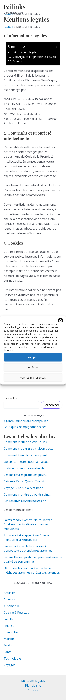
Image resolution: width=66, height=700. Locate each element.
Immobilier (11, 632)
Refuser (33, 367)
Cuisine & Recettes (16, 613)
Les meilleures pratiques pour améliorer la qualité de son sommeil (33, 559)
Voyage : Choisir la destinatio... (24, 488)
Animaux (10, 599)
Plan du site (33, 685)
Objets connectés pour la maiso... (26, 462)
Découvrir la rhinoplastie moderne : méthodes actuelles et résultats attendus (32, 570)
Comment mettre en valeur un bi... (27, 442)
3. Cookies (16, 61)
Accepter (33, 357)
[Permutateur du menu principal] (58, 9)
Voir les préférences (33, 377)
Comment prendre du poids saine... (27, 494)
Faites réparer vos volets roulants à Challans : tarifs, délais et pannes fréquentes (28, 524)
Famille (8, 619)
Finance (9, 626)
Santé (8, 652)
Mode (8, 645)
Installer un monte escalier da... (25, 468)
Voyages (9, 665)
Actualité (10, 593)
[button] (60, 320)
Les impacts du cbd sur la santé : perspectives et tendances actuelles (28, 548)
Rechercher (10, 398)
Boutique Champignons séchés (25, 427)
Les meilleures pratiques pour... (25, 475)
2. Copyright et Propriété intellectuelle (33, 57)
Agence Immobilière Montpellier (26, 421)
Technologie (12, 658)
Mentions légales (33, 681)
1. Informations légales (24, 52)
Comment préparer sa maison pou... (28, 448)
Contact (33, 690)
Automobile (12, 606)
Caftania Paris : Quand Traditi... (25, 481)
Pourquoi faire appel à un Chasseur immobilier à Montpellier (28, 537)
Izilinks (15, 6)
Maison (9, 639)
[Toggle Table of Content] (52, 47)
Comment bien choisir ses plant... (26, 455)
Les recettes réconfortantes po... (26, 501)
